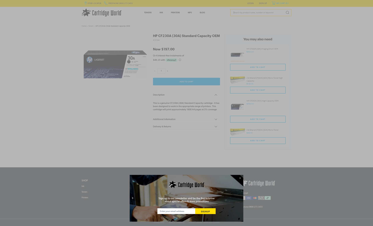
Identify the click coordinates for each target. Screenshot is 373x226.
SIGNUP (205, 211)
